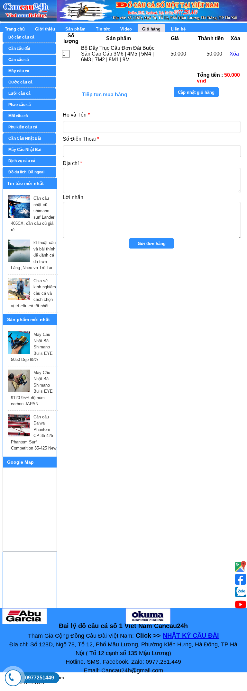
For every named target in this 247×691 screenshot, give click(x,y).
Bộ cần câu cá (21, 37)
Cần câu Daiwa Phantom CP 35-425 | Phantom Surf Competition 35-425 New (33, 433)
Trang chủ (15, 29)
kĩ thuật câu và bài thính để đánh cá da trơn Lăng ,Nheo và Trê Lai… (33, 255)
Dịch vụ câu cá (21, 161)
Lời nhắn (73, 197)
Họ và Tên (76, 115)
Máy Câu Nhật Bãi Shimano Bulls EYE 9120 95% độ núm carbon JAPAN (32, 388)
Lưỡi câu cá (19, 93)
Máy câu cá (18, 71)
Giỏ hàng (151, 29)
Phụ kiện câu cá (22, 127)
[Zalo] (240, 592)
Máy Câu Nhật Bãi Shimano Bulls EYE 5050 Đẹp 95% (32, 347)
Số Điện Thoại (81, 139)
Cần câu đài (19, 48)
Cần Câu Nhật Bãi (24, 138)
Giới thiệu (45, 29)
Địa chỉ (72, 163)
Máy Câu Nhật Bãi (24, 149)
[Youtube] (240, 566)
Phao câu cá (19, 104)
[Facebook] (240, 579)
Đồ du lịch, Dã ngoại (26, 172)
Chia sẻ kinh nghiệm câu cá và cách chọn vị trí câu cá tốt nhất (33, 293)
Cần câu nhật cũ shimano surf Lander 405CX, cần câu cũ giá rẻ (32, 214)
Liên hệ (178, 29)
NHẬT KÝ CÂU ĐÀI (191, 635)
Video (126, 29)
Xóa (234, 54)
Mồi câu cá (18, 116)
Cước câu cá (20, 82)
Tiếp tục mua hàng (104, 92)
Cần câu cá (18, 59)
